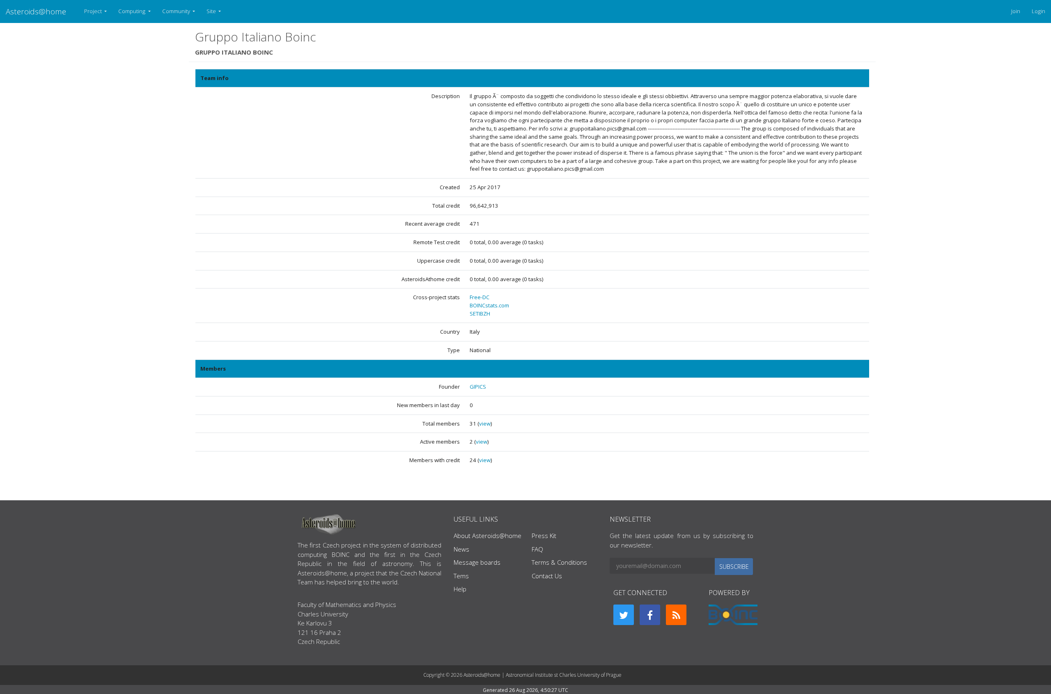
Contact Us (547, 576)
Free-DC (479, 297)
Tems (461, 576)
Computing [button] (132, 11)
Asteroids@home (36, 11)
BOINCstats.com (489, 305)
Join (1015, 11)
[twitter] (623, 615)
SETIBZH (480, 313)
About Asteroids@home (487, 535)
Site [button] (212, 11)
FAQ (537, 549)
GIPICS (478, 386)
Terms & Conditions (559, 562)
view (485, 423)
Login (1038, 11)
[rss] (676, 615)
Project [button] (93, 11)
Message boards (477, 562)
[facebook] (650, 615)
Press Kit (544, 535)
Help (460, 589)
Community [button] (176, 11)
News (461, 549)
